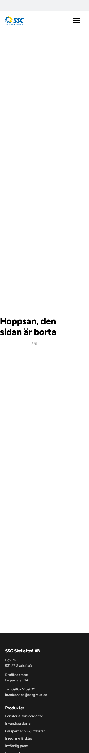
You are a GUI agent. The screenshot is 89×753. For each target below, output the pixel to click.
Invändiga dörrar (18, 723)
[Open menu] (77, 20)
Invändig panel (16, 746)
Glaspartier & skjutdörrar (25, 731)
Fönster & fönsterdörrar (24, 716)
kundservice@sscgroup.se (26, 695)
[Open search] (9, 6)
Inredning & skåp (18, 738)
